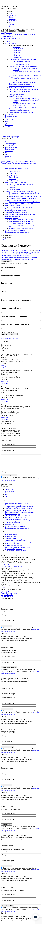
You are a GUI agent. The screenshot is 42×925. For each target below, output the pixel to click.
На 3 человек (5, 250)
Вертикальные (32, 257)
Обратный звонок (7, 36)
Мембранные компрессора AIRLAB (24, 98)
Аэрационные (24, 256)
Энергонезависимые (20, 257)
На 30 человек (11, 254)
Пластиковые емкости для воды (19, 84)
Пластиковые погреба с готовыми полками (23, 109)
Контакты (8, 126)
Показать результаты (9, 334)
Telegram (4, 595)
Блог (6, 123)
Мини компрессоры (15, 96)
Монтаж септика (10, 536)
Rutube (3, 593)
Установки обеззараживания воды (20, 91)
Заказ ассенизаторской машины (15, 550)
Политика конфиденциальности (11, 566)
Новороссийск (13, 20)
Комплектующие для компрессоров (24, 107)
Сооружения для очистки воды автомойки (23, 66)
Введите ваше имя (8, 444)
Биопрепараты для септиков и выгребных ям (24, 89)
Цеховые (12, 187)
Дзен (7, 593)
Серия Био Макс (18, 48)
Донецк (11, 26)
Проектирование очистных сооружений (18, 547)
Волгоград (12, 19)
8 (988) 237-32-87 (30, 34)
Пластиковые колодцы (16, 87)
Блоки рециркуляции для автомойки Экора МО (25, 196)
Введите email (7, 741)
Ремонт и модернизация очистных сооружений (20, 542)
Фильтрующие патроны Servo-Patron (25, 82)
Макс (11, 593)
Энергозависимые (7, 257)
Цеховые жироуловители (21, 64)
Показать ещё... (6, 261)
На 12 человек (21, 252)
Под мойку (12, 186)
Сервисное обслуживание (13, 549)
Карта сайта (5, 564)
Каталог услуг (9, 114)
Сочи (10, 13)
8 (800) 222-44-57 (6, 34)
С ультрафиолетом (27, 259)
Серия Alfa (16, 55)
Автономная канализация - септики (17, 168)
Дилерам (8, 121)
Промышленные (18, 63)
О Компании (9, 489)
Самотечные (16, 259)
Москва (11, 24)
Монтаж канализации (12, 543)
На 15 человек (31, 252)
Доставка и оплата (11, 116)
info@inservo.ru (6, 591)
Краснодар (12, 15)
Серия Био (16, 47)
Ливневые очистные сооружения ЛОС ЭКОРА (24, 202)
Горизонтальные (6, 259)
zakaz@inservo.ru (6, 33)
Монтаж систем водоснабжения (15, 540)
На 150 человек (31, 254)
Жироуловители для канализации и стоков (23, 59)
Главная (7, 41)
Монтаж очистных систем (13, 545)
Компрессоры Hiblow (20, 105)
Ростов (11, 22)
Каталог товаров (10, 43)
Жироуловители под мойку (22, 61)
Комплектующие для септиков (19, 110)
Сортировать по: (6, 345)
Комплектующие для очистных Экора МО (27, 75)
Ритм (15, 593)
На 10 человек (11, 252)
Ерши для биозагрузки (16, 95)
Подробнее (4, 367)
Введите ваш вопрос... (9, 472)
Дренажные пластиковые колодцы (20, 207)
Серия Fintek (17, 50)
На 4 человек (14, 250)
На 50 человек (21, 254)
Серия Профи (17, 54)
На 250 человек (14, 256)
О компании (9, 125)
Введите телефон (8, 450)
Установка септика (11, 538)
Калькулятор (9, 119)
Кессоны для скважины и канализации (21, 86)
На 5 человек (23, 250)
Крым (11, 17)
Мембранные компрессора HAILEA (24, 103)
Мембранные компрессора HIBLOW (21, 221)
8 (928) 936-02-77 (18, 34)
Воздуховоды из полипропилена (19, 93)
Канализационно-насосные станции (21, 112)
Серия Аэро (16, 52)
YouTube (10, 595)
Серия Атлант (17, 57)
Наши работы (9, 118)
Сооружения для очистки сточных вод (21, 77)
